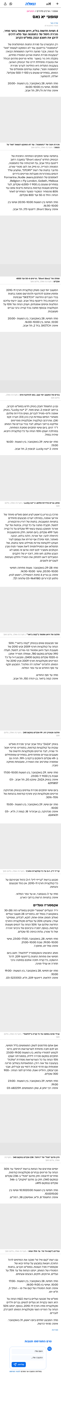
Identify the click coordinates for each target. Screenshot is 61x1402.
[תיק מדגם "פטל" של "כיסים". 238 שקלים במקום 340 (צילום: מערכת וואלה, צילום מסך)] (30, 1128)
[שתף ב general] (5, 3)
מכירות (55, 1330)
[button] (48, 4)
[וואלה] (30, 3)
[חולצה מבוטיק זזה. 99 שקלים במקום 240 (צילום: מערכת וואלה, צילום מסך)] (30, 711)
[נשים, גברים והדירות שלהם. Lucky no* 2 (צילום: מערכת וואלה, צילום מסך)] (30, 482)
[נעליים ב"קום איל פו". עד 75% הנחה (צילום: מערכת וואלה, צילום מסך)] (30, 1229)
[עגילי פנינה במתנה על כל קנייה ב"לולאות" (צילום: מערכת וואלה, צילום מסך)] (30, 1013)
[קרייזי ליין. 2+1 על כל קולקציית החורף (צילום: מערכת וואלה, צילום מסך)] (30, 848)
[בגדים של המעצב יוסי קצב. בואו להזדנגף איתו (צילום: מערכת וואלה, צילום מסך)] (30, 366)
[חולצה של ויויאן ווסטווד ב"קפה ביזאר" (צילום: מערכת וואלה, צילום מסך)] (30, 612)
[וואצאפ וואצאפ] (10, 3)
